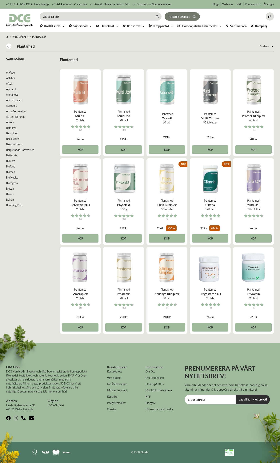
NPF (239, 4)
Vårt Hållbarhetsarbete (159, 390)
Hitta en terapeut (117, 390)
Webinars (227, 4)
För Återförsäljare (117, 384)
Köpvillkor (112, 396)
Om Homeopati (155, 378)
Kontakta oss (114, 371)
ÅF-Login (269, 4)
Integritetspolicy (116, 403)
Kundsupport (252, 4)
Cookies (111, 409)
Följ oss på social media (159, 409)
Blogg (216, 4)
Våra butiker (114, 378)
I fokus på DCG (155, 384)
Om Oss (150, 371)
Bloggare (151, 403)
